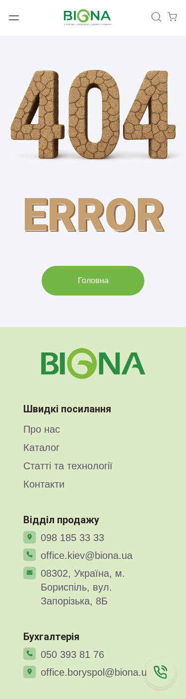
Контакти (43, 484)
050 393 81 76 (72, 654)
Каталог (41, 447)
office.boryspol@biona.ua (96, 672)
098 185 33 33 (72, 537)
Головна (93, 280)
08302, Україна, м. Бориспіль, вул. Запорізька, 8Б (83, 587)
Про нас (41, 429)
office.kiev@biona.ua (86, 555)
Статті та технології (68, 465)
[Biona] (93, 363)
